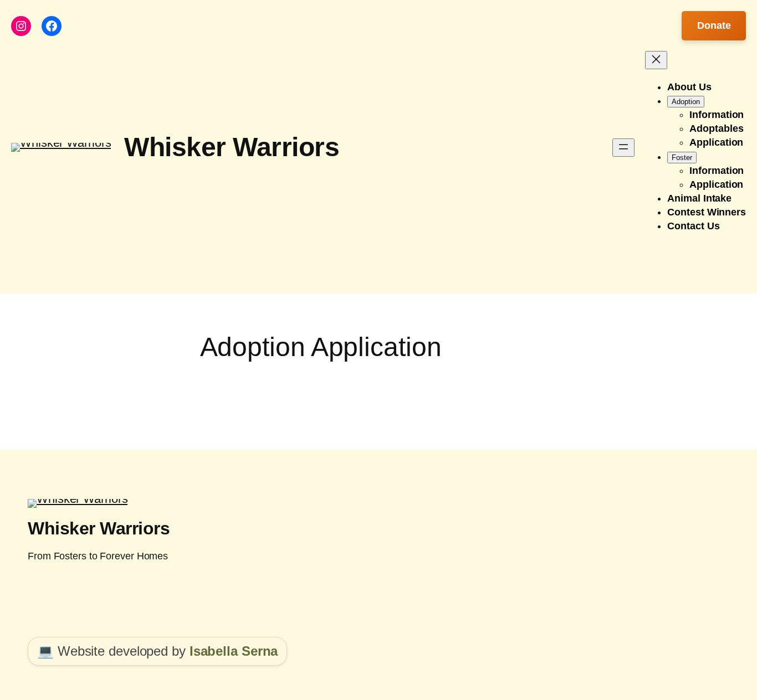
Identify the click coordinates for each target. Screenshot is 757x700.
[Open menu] (623, 147)
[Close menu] (656, 60)
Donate (713, 25)
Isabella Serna (234, 651)
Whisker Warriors (231, 147)
